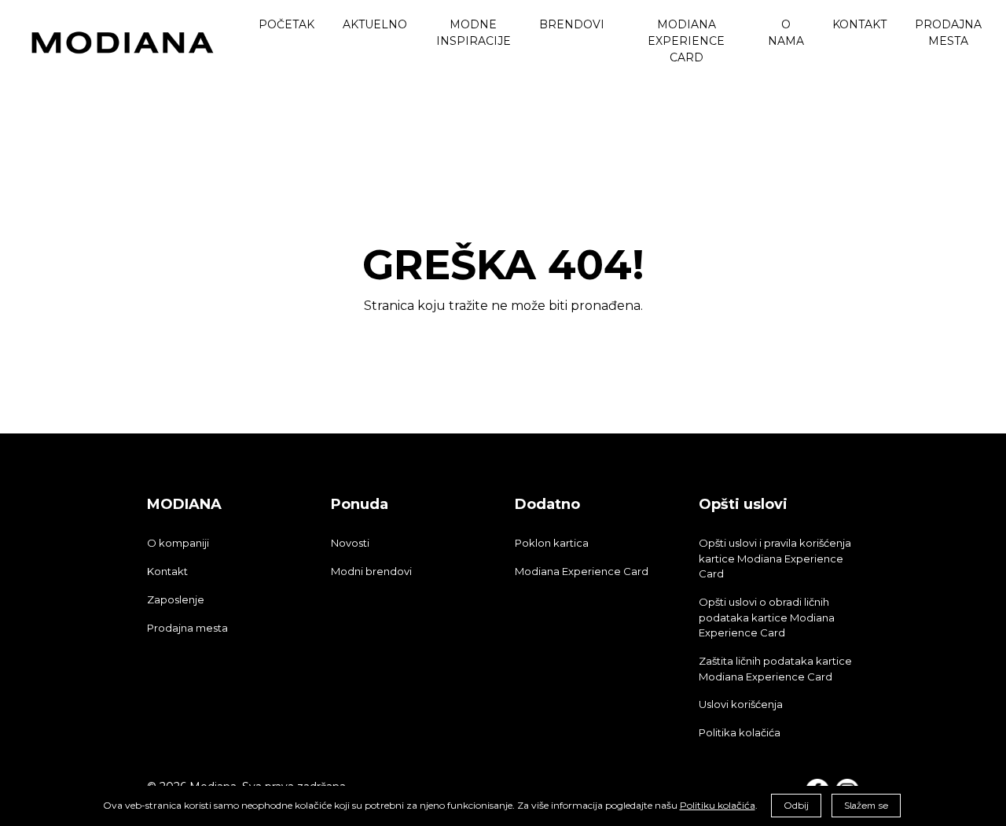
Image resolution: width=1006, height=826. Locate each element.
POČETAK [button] (286, 24)
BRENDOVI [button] (571, 24)
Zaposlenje (175, 599)
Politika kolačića (739, 732)
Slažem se (866, 805)
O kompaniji (178, 543)
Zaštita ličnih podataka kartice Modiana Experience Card (775, 669)
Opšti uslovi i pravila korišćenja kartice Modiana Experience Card (775, 559)
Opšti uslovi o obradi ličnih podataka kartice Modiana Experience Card (767, 618)
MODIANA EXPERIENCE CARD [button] (686, 41)
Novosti (350, 543)
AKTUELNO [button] (375, 24)
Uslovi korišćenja (741, 704)
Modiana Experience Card (581, 571)
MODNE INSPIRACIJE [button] (473, 32)
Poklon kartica (552, 543)
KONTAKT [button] (859, 24)
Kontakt (167, 571)
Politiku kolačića (717, 805)
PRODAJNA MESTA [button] (948, 32)
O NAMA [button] (786, 32)
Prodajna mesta (187, 627)
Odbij (796, 805)
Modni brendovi (371, 571)
